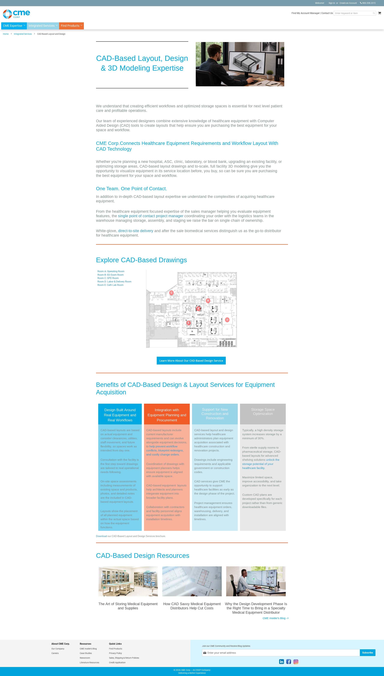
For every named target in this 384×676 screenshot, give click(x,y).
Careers (55, 653)
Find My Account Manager (306, 13)
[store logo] (16, 14)
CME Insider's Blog (88, 648)
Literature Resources (89, 662)
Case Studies (86, 653)
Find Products (115, 648)
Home (6, 34)
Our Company (57, 648)
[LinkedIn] (281, 662)
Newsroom (85, 658)
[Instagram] (295, 662)
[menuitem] (13, 25)
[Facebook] (288, 662)
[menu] (192, 25)
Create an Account (348, 3)
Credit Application (117, 662)
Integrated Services (23, 34)
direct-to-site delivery (135, 231)
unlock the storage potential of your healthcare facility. (260, 463)
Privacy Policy (115, 653)
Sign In (332, 3)
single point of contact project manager (151, 216)
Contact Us (327, 13)
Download (101, 536)
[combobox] (355, 13)
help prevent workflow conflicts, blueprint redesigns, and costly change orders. (165, 450)
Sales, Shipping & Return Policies (124, 658)
